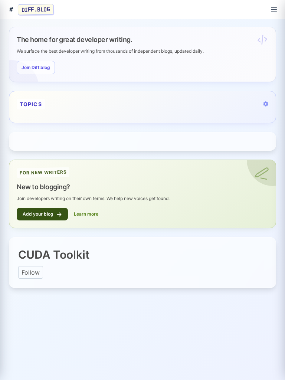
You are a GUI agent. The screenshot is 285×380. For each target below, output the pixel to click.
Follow (31, 272)
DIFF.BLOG (36, 9)
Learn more (86, 214)
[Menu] (274, 9)
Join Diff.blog (36, 67)
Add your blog (42, 214)
